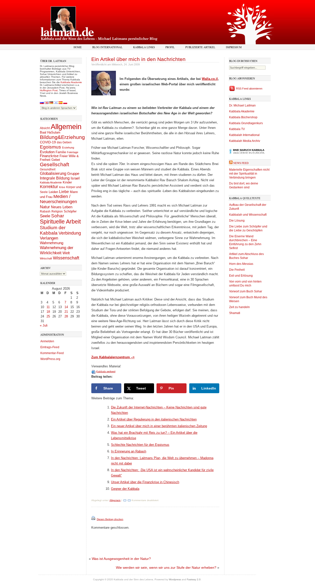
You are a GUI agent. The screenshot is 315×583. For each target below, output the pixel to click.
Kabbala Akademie (71, 82)
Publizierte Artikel (200, 47)
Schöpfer (70, 211)
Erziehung (68, 147)
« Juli (43, 325)
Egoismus (50, 146)
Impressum (234, 47)
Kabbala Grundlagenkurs (246, 123)
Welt (66, 253)
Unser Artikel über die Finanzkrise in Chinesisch (145, 482)
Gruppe (73, 174)
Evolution (47, 152)
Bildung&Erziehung (62, 137)
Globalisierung (53, 173)
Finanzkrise (49, 156)
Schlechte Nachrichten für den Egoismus (140, 445)
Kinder (67, 182)
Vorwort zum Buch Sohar (245, 291)
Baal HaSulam (50, 132)
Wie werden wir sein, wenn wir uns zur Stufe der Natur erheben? (166, 567)
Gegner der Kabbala (125, 489)
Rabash (45, 211)
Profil (170, 47)
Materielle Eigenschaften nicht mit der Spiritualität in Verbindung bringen (249, 173)
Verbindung (70, 233)
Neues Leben (61, 207)
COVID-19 (48, 142)
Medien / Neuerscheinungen (58, 199)
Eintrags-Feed (49, 347)
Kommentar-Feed (52, 353)
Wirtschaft (46, 258)
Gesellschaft (54, 164)
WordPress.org (50, 359)
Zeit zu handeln (239, 307)
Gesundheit (47, 169)
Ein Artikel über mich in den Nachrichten (138, 59)
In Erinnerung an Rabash (128, 451)
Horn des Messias (241, 264)
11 (48, 307)
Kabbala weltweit (105, 371)
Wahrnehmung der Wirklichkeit (56, 250)
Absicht (45, 128)
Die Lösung (237, 220)
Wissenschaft (66, 257)
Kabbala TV (237, 129)
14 (66, 307)
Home (78, 47)
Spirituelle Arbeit (60, 222)
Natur (45, 206)
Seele (45, 216)
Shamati (234, 313)
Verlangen (49, 238)
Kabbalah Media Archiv (244, 141)
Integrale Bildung (55, 178)
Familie (61, 152)
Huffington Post (49, 90)
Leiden (53, 192)
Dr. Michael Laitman (242, 105)
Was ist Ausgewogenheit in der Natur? (121, 559)
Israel (75, 178)
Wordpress (175, 579)
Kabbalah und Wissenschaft (248, 214)
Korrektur (49, 186)
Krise (62, 187)
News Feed (241, 163)
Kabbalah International (244, 135)
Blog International (107, 47)
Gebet (55, 160)
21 (66, 312)
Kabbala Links (144, 47)
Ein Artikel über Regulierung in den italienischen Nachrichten (154, 419)
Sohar (57, 215)
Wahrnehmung (51, 243)
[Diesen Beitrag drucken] (93, 519)
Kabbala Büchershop (243, 117)
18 (48, 312)
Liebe (64, 191)
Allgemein (66, 126)
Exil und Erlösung (241, 275)
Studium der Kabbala (52, 230)
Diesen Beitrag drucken (110, 519)
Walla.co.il (210, 79)
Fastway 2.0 (194, 579)
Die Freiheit (237, 269)
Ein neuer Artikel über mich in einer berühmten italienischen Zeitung (159, 426)
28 (66, 316)
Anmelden (47, 341)
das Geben (64, 142)
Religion (57, 211)
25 (48, 316)
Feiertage (72, 152)
